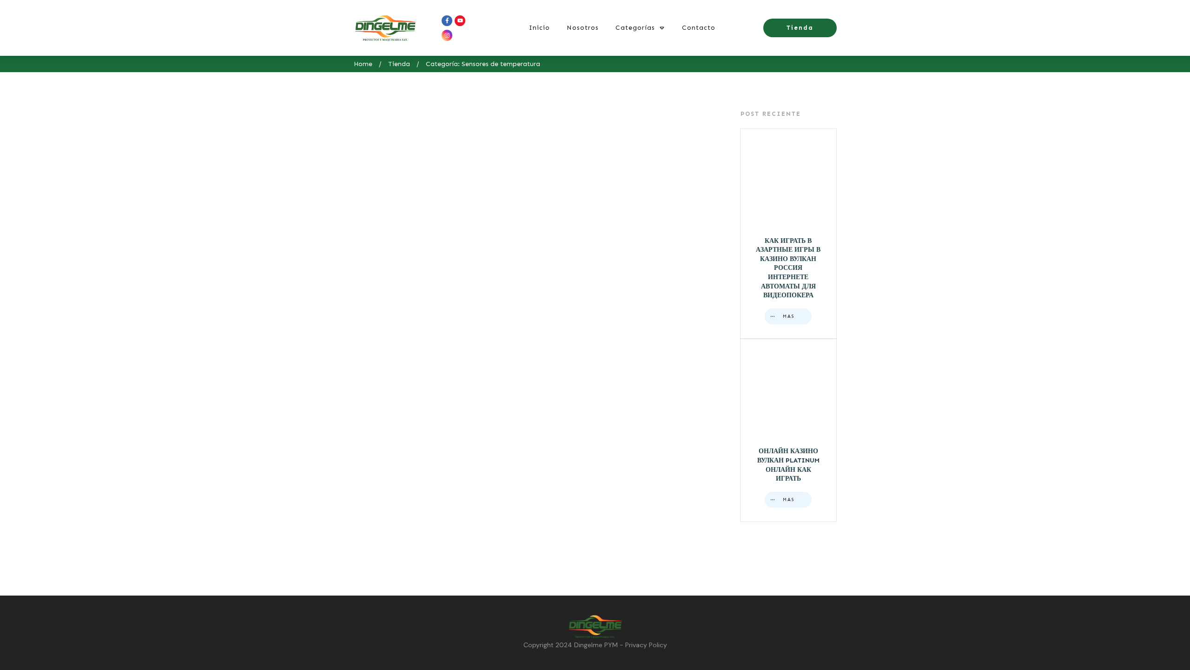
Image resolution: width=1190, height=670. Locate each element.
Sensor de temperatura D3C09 (388, 242)
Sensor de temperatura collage (482, 242)
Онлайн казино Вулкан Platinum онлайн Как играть (788, 430)
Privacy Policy (646, 645)
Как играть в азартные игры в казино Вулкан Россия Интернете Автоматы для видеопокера (788, 234)
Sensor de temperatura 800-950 (576, 242)
